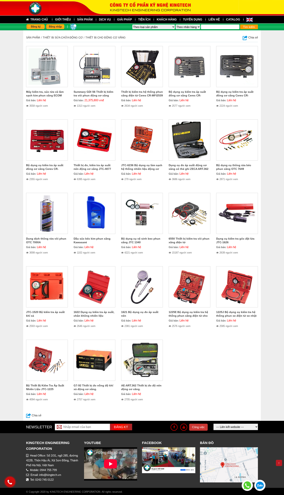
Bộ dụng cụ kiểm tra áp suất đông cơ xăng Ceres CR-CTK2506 (234, 95)
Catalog (233, 19)
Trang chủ (38, 19)
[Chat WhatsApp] (247, 485)
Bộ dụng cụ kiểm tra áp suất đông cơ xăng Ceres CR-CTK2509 (187, 95)
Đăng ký (36, 26)
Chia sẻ (252, 37)
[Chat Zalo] (260, 485)
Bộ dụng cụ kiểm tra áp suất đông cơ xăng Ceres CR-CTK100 (44, 169)
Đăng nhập (55, 26)
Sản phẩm (33, 37)
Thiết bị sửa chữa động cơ (63, 37)
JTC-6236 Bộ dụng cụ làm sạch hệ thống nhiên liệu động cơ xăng (141, 169)
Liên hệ (214, 19)
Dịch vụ (105, 19)
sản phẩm (85, 19)
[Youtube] (183, 427)
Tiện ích (144, 19)
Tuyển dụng (192, 19)
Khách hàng (167, 19)
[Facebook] (174, 427)
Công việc (198, 427)
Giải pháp (124, 19)
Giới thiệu (63, 19)
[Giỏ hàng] (73, 26)
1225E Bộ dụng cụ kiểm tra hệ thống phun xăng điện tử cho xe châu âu (188, 315)
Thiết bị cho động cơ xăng (105, 37)
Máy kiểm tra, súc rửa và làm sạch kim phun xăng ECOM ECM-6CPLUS (45, 95)
